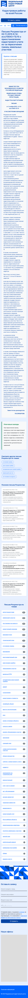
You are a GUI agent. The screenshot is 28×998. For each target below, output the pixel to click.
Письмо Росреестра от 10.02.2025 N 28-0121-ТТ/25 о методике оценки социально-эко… (13, 511)
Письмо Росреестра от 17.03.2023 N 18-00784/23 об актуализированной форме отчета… (14, 567)
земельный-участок (8, 473)
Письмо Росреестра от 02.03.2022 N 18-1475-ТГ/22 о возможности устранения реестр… (14, 585)
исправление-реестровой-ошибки (12, 469)
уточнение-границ (7, 462)
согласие (21, 912)
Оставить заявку (14, 20)
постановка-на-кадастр (9, 476)
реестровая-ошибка (8, 465)
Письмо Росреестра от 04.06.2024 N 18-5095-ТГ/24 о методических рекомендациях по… (14, 530)
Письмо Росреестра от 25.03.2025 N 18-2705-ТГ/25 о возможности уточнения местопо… (13, 493)
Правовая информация (7, 989)
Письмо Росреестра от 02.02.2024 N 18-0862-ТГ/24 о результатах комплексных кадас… (14, 548)
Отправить (14, 921)
